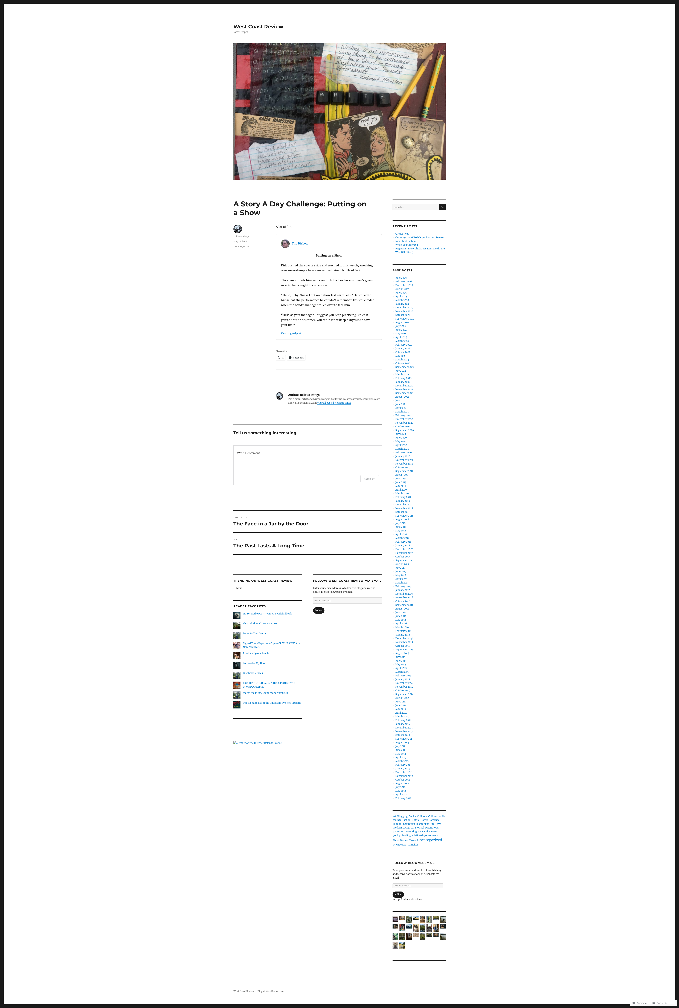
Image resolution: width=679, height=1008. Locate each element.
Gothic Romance (430, 820)
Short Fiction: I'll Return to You (260, 623)
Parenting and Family (417, 831)
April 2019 (401, 489)
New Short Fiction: (405, 241)
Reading (406, 835)
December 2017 (404, 549)
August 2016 (402, 608)
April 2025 (401, 296)
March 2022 (402, 374)
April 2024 (401, 337)
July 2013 (400, 746)
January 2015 (402, 679)
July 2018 (400, 523)
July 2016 (400, 612)
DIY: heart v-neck (253, 673)
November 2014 (404, 686)
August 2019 (402, 474)
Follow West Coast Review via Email (347, 580)
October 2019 (402, 467)
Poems (435, 831)
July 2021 (400, 400)
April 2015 (401, 668)
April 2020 (401, 445)
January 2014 (402, 723)
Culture (432, 816)
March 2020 (402, 448)
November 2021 (404, 389)
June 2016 (401, 616)
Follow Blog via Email (414, 863)
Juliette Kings (241, 236)
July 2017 (400, 567)
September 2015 (404, 649)
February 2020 (403, 452)
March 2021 (402, 411)
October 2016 (402, 601)
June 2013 (400, 749)
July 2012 (400, 787)
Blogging (402, 816)
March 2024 (402, 341)
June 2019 (401, 482)
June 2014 (400, 705)
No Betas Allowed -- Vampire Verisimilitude (267, 613)
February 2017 (403, 586)
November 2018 (404, 508)
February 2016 (403, 631)
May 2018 (400, 530)
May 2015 (400, 664)
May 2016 (400, 619)
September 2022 (404, 367)
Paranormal (417, 827)
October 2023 (402, 352)
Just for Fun (423, 823)
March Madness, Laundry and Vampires (265, 692)
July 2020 (400, 433)
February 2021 (403, 415)
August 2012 (402, 783)
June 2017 (400, 571)
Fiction (407, 820)
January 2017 (402, 590)
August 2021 (402, 396)
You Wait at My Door (254, 663)
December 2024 (404, 307)
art (394, 816)
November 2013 (404, 731)
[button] (395, 919)
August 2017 (402, 564)
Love (438, 823)
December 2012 (404, 772)
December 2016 (404, 593)
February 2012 (403, 798)
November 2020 (404, 422)
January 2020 (402, 456)
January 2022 (402, 381)
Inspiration (408, 823)
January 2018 (402, 545)
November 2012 (404, 776)
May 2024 (400, 333)
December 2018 (404, 504)
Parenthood (432, 827)
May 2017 (400, 575)
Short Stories (400, 840)
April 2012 (401, 794)
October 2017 (402, 556)
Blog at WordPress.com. (270, 991)
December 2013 (404, 727)
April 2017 (401, 578)
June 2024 (401, 329)
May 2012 (400, 790)
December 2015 (404, 638)
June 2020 (401, 437)
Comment (369, 478)
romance (433, 835)
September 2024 (404, 318)
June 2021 (400, 404)
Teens (412, 840)
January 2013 (402, 768)
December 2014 (404, 683)
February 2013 (403, 764)
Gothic (415, 820)
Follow (319, 610)
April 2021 (401, 407)
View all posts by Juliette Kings (334, 402)
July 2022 (400, 370)
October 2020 (402, 426)
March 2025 (402, 300)
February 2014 (403, 720)
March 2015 (402, 671)
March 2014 (402, 716)
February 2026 (403, 281)
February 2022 (403, 378)
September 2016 (404, 604)
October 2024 (402, 315)
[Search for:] (416, 207)
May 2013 (400, 753)
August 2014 (402, 697)
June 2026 (401, 277)
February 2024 (403, 344)
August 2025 (402, 289)
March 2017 (402, 582)
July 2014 (400, 701)
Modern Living (401, 827)
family (441, 816)
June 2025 (401, 292)
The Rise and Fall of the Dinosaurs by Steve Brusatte (272, 702)
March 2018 (402, 538)
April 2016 (401, 623)
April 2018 (401, 534)
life (432, 823)
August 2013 (402, 742)
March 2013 (401, 761)
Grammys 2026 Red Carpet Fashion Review (419, 237)
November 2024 (404, 311)
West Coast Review (258, 27)
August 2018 (402, 519)
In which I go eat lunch (256, 653)
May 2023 (400, 355)
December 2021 (404, 385)
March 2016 (402, 627)
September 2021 (404, 393)
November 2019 (404, 463)
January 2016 (402, 634)
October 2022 (402, 363)
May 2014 (400, 709)
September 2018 (404, 515)
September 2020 (404, 430)
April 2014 (401, 712)
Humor (397, 823)
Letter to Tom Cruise (254, 633)
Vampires (413, 844)
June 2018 (400, 526)
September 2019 (404, 471)
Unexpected (399, 844)
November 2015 (404, 642)
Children (422, 816)
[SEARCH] (442, 207)
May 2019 (400, 486)
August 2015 (402, 653)
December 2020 (404, 419)
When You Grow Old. (406, 244)
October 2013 (402, 735)
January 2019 (402, 500)
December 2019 (404, 460)
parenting (398, 831)
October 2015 (402, 645)
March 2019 (402, 493)
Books (412, 816)
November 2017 (404, 552)
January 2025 (402, 303)
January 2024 (402, 348)
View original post (291, 333)
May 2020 (400, 441)
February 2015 (403, 675)
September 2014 (404, 694)
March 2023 (402, 359)
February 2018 (403, 541)
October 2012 (402, 779)
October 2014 (402, 690)
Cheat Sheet (402, 233)
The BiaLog (300, 243)
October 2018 (402, 512)
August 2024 (402, 322)
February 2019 (403, 497)
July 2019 (400, 478)
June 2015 (400, 660)
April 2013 (401, 757)
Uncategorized (242, 246)
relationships (419, 835)
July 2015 (400, 657)
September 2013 (404, 738)
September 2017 (404, 560)
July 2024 (400, 326)
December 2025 (404, 285)
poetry (396, 835)
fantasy (397, 820)
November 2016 (404, 597)
